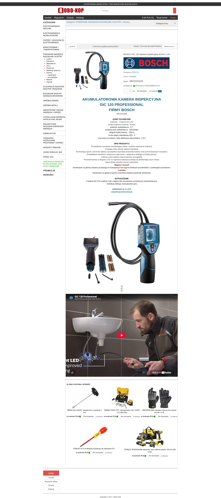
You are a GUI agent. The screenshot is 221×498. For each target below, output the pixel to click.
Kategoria (71, 22)
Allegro (173, 17)
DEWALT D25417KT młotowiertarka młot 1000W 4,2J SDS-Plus (122, 411)
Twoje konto (161, 17)
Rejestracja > (169, 46)
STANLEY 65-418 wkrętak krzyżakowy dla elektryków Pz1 (94, 448)
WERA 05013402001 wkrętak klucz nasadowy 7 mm (84, 411)
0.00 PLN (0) (148, 17)
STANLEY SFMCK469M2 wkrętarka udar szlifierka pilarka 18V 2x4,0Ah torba (150, 450)
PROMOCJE (49, 170)
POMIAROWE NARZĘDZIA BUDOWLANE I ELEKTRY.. (99, 22)
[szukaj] (174, 10)
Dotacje (70, 17)
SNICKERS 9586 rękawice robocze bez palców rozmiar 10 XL (159, 411)
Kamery (126, 22)
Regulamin (59, 17)
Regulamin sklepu (51, 481)
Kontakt (48, 17)
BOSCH (135, 72)
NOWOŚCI (48, 174)
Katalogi (80, 17)
